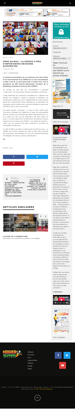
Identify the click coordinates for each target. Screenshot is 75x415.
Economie (31, 355)
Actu (5, 73)
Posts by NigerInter (59, 337)
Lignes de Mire (32, 360)
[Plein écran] (69, 303)
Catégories (56, 56)
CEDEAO (6, 148)
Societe (30, 366)
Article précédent (15, 178)
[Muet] (67, 303)
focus (29, 357)
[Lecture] (55, 303)
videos (30, 369)
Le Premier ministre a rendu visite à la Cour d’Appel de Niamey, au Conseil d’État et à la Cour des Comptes (36, 185)
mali (11, 148)
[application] (61, 300)
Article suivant (34, 177)
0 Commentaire (13, 73)
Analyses (30, 352)
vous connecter (16, 238)
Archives (55, 46)
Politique (30, 363)
